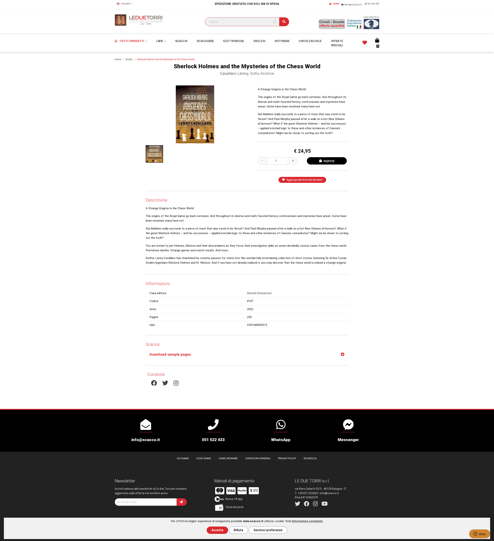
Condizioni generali (258, 458)
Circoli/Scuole (310, 41)
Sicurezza (310, 458)
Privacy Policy (287, 458)
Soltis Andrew (262, 73)
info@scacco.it (353, 4)
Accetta (217, 530)
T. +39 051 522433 (306, 493)
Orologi (259, 41)
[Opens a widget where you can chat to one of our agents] (479, 534)
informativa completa (307, 521)
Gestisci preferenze (268, 530)
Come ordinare (228, 458)
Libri (160, 41)
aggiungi (328, 161)
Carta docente (235, 506)
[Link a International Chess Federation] (371, 24)
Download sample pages (170, 354)
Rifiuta (238, 530)
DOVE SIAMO (203, 458)
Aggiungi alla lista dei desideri (304, 179)
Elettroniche (233, 41)
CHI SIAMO (183, 458)
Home (118, 59)
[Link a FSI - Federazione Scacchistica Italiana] (354, 24)
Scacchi (181, 41)
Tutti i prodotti (132, 41)
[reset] (275, 22)
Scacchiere (205, 41)
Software (282, 41)
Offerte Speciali (337, 43)
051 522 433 (373, 4)
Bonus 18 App (234, 498)
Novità (129, 59)
